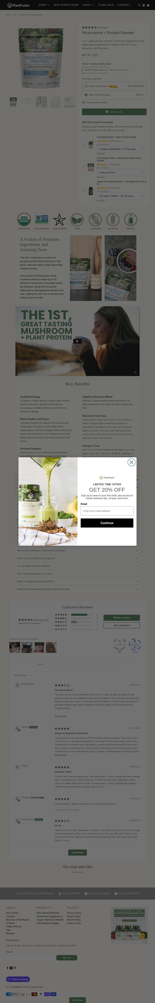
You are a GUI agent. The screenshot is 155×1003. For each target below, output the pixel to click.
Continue (107, 523)
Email (84, 504)
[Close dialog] (131, 462)
